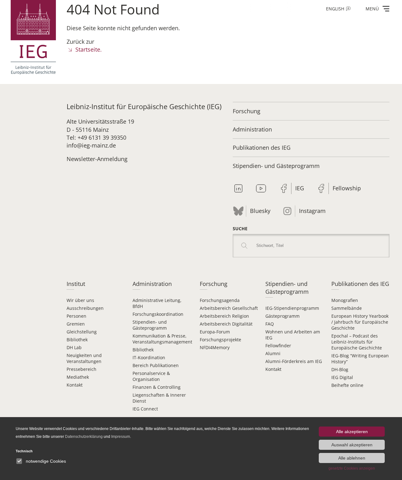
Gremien (76, 324)
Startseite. (88, 49)
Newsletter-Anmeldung (97, 159)
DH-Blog (339, 369)
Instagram (312, 211)
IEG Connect (145, 409)
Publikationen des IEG (262, 147)
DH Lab (74, 347)
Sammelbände (346, 308)
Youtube (261, 188)
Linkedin (238, 188)
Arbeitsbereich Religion (224, 316)
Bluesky (260, 211)
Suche (240, 229)
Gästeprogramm (282, 316)
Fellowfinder (278, 346)
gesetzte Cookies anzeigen (352, 468)
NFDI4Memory (215, 347)
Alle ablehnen (351, 457)
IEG (299, 188)
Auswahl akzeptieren (351, 444)
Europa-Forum (215, 332)
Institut (76, 283)
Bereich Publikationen (156, 365)
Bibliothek (77, 340)
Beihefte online (347, 385)
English (335, 9)
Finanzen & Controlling (157, 387)
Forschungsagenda (220, 300)
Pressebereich (81, 369)
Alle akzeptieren (352, 431)
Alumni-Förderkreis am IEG (293, 361)
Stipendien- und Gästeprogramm (276, 166)
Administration (252, 129)
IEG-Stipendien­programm (292, 308)
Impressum (120, 436)
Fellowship (347, 188)
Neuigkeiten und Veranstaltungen (84, 358)
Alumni (272, 353)
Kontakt (75, 385)
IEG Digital (342, 377)
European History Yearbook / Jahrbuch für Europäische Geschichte (359, 322)
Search (244, 245)
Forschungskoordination (158, 314)
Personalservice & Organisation (151, 376)
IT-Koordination (149, 357)
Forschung (246, 111)
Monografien (344, 300)
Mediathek (78, 377)
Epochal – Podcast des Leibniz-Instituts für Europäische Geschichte (356, 342)
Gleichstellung (82, 332)
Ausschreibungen (85, 308)
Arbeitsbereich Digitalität (226, 324)
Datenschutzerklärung (84, 436)
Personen (76, 316)
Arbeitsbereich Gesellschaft (229, 308)
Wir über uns (80, 300)
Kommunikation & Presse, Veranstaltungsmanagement (162, 339)
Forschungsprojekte (220, 340)
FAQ (269, 324)
